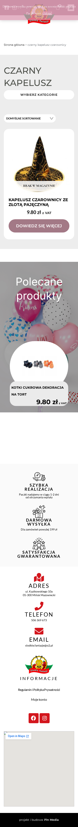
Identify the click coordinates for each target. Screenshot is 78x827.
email (39, 639)
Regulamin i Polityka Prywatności (39, 689)
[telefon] (39, 606)
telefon (39, 614)
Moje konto (39, 699)
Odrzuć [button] (47, 13)
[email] (39, 631)
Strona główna (14, 45)
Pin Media (51, 820)
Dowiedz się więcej (39, 225)
